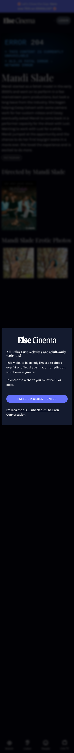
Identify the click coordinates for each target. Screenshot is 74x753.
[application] (37, 376)
